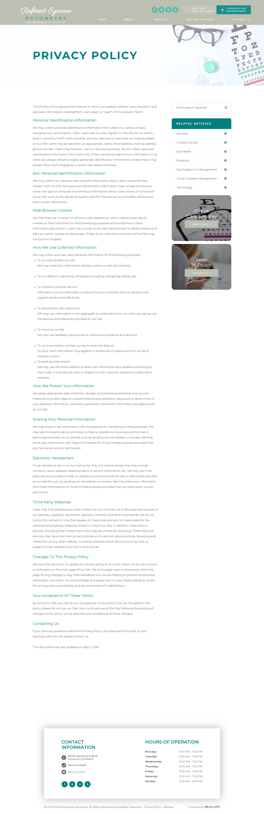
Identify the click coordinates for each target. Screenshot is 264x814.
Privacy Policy (152, 807)
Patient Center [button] (200, 19)
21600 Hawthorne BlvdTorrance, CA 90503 (82, 758)
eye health (183, 151)
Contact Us (241, 19)
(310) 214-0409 (203, 11)
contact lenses (187, 142)
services (182, 133)
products (182, 160)
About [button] (129, 19)
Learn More (200, 224)
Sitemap (168, 807)
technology (184, 187)
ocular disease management (196, 178)
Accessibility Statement (128, 807)
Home (102, 19)
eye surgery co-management (196, 169)
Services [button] (161, 19)
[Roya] (212, 807)
